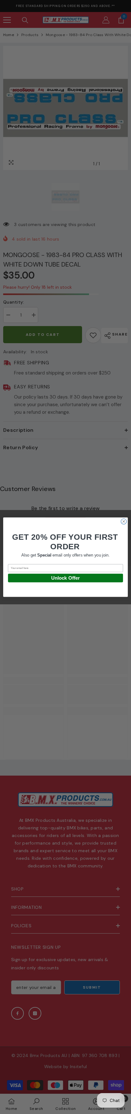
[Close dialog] (124, 521)
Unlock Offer (65, 578)
